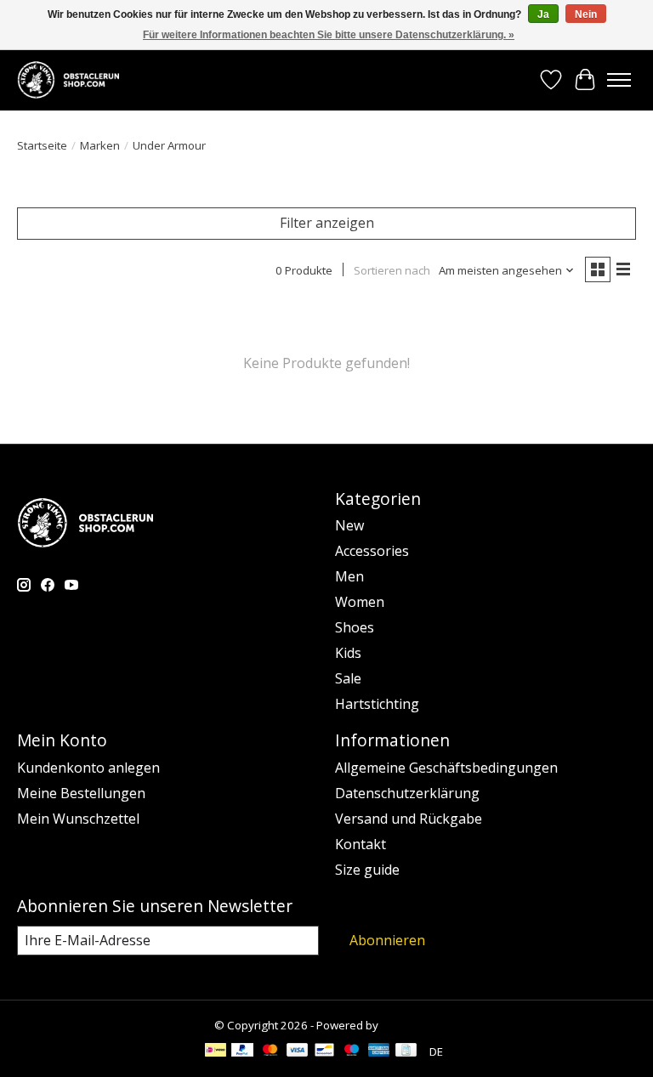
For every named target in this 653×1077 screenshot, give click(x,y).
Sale (348, 678)
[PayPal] (242, 1051)
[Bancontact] (324, 1051)
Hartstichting (377, 703)
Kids (348, 652)
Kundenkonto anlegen (88, 767)
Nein (586, 14)
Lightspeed (410, 1025)
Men (349, 576)
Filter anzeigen (327, 222)
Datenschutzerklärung (407, 793)
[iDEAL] (215, 1051)
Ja (543, 14)
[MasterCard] (270, 1051)
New (349, 525)
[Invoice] (406, 1051)
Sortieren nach (392, 270)
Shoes (354, 627)
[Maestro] (352, 1051)
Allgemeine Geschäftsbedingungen (446, 767)
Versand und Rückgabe (408, 818)
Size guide (367, 869)
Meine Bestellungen (81, 793)
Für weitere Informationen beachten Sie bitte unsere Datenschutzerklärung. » (328, 35)
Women (359, 601)
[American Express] (379, 1051)
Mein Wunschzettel (78, 818)
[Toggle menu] (619, 80)
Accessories (372, 550)
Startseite (42, 145)
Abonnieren (387, 940)
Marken (100, 145)
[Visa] (298, 1051)
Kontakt (360, 844)
